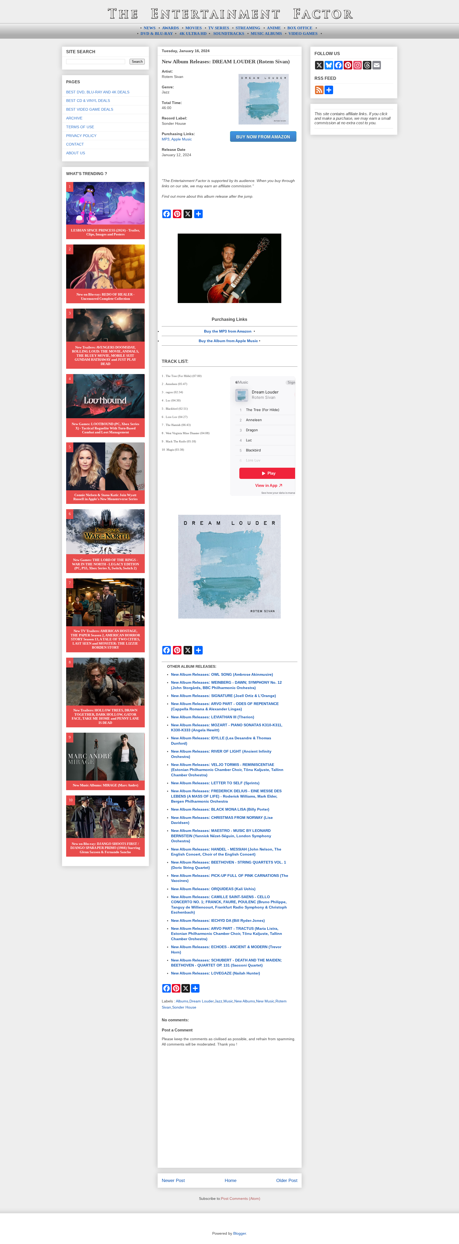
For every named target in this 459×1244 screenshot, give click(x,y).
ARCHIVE (74, 118)
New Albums (244, 1001)
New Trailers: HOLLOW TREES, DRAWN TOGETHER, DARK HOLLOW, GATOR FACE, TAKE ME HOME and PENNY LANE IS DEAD (105, 716)
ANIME (274, 28)
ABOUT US (75, 153)
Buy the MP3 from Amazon (228, 331)
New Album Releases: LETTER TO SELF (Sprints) (215, 783)
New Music (265, 1001)
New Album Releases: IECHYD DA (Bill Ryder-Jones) (218, 920)
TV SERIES (218, 28)
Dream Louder (201, 1001)
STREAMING (248, 28)
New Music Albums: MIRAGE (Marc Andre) (105, 785)
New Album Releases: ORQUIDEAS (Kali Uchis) (213, 889)
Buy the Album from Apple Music (228, 341)
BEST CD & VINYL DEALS (88, 100)
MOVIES (193, 28)
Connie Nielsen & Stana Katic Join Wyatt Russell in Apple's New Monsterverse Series (105, 497)
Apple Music (181, 139)
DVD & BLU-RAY (157, 33)
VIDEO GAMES (302, 33)
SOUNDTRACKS (228, 33)
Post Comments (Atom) (240, 1198)
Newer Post (173, 1180)
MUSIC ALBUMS (266, 33)
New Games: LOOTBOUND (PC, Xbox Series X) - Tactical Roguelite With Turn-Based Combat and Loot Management (105, 428)
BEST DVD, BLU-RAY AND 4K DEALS (97, 92)
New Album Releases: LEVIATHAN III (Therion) (212, 717)
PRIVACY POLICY (81, 136)
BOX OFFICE (299, 28)
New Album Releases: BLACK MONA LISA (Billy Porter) (220, 809)
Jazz (218, 1001)
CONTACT (75, 144)
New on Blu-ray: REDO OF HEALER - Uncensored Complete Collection (105, 296)
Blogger (239, 1233)
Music (228, 1001)
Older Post (287, 1180)
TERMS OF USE (80, 127)
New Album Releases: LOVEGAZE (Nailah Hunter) (215, 973)
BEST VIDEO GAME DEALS (89, 109)
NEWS (149, 28)
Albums (182, 1001)
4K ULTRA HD (193, 33)
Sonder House (184, 1007)
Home (230, 1180)
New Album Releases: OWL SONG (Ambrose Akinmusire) (222, 674)
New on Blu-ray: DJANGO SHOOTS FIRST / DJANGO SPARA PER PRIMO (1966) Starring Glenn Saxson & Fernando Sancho (105, 848)
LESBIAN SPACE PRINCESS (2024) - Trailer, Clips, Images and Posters (105, 232)
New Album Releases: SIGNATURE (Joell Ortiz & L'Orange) (223, 696)
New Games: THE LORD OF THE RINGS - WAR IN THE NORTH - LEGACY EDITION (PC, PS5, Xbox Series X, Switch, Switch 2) (105, 564)
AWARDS (170, 28)
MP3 (165, 139)
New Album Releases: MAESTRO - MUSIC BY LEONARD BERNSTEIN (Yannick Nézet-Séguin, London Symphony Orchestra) (221, 835)
